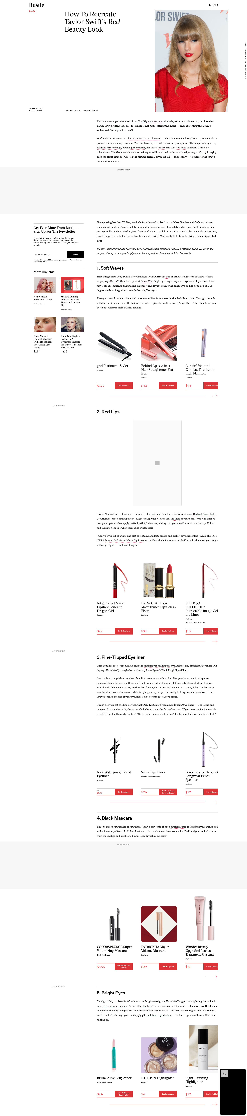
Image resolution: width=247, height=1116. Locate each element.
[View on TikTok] (157, 463)
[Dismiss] (242, 1071)
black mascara (178, 826)
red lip (161, 147)
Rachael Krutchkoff (204, 513)
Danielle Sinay (36, 108)
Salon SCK (146, 281)
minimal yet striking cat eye (159, 665)
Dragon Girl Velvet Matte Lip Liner (124, 540)
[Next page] (215, 395)
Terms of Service (76, 260)
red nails (181, 147)
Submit (75, 254)
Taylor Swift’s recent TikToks (113, 125)
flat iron (166, 276)
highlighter (145, 1006)
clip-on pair (138, 285)
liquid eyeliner (137, 147)
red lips (155, 513)
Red (201, 152)
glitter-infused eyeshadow (156, 1015)
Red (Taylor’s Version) (150, 121)
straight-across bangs (109, 147)
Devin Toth (116, 281)
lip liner (175, 518)
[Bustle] (36, 5)
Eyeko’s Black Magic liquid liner (170, 670)
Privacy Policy (41, 262)
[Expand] (223, 1071)
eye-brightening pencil (113, 1006)
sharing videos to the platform (144, 138)
